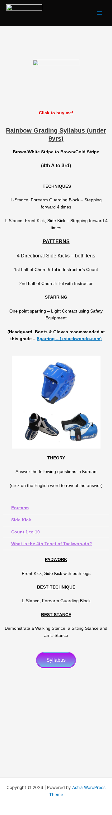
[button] (56, 508)
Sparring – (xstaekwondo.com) (69, 338)
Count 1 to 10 (25, 532)
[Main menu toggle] (100, 13)
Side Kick (21, 520)
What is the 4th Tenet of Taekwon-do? (51, 543)
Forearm (20, 508)
